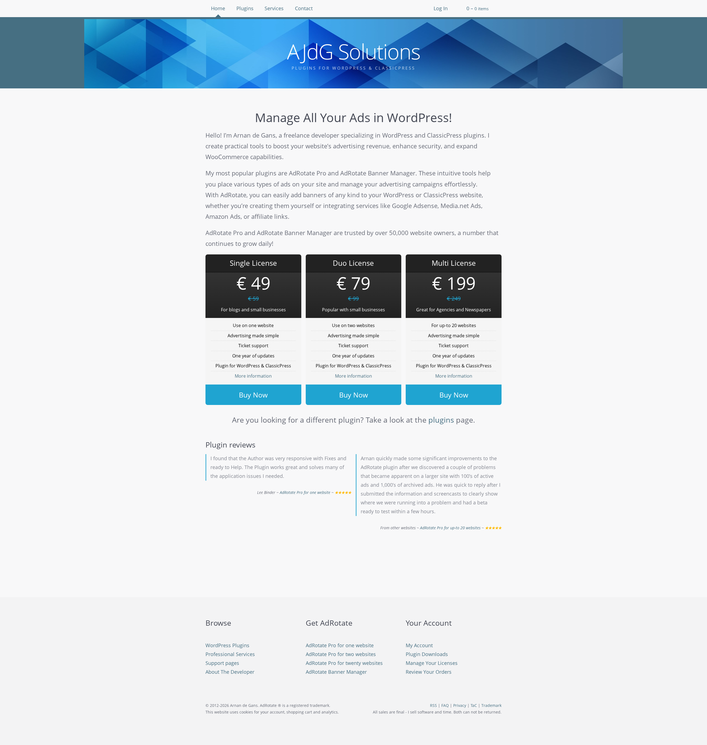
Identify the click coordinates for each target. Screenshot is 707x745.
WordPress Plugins (227, 645)
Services (274, 8)
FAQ (445, 705)
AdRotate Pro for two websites (341, 654)
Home (218, 8)
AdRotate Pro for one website (305, 492)
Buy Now (253, 394)
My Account (419, 645)
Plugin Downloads (427, 654)
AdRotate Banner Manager (336, 671)
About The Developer (229, 671)
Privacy (459, 705)
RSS (433, 705)
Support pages (222, 663)
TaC (474, 705)
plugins (441, 420)
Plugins (245, 8)
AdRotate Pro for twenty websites (344, 663)
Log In (441, 8)
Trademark (491, 705)
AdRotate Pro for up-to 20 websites (450, 527)
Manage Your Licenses (432, 663)
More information (253, 376)
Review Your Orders (429, 671)
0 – (477, 8)
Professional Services (230, 654)
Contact (304, 8)
